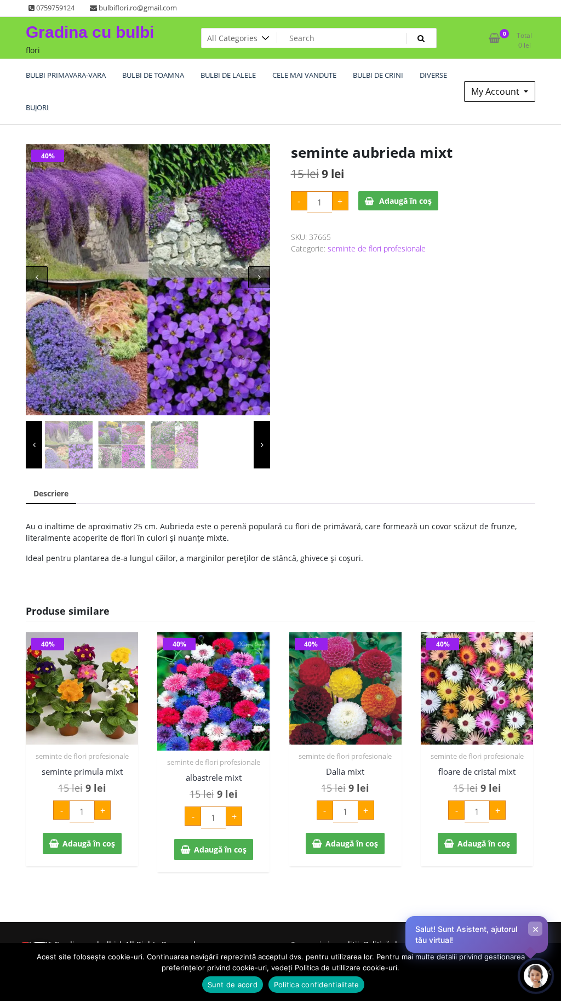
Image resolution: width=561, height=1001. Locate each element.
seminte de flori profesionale (377, 248)
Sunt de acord (232, 984)
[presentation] (37, 277)
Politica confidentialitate (316, 984)
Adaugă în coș (405, 201)
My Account (496, 91)
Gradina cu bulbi (90, 32)
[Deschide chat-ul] (536, 976)
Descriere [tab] (50, 493)
